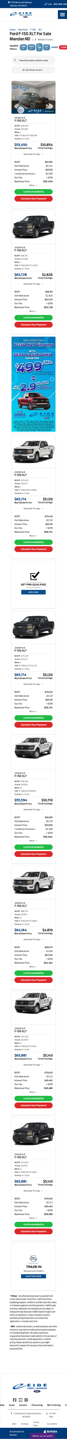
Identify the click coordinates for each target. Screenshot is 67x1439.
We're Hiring (53, 1405)
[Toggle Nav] (62, 14)
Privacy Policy (36, 1424)
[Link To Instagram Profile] (26, 1399)
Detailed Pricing (32, 154)
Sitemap (24, 1424)
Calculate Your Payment (34, 198)
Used (11, 1405)
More (31, 185)
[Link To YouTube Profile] (20, 1399)
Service (23, 1405)
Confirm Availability (33, 192)
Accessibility (52, 1424)
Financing (37, 1405)
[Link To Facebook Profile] (15, 1399)
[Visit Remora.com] (50, 1432)
